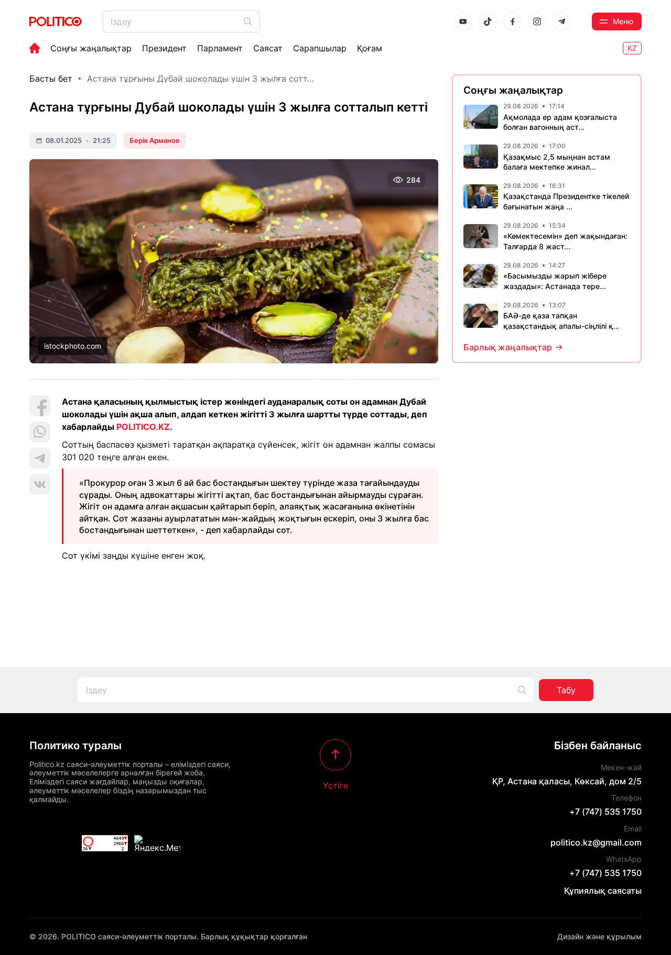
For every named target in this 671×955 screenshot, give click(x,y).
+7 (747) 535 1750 (605, 811)
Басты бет (50, 78)
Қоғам (369, 48)
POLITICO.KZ (143, 426)
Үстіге (335, 785)
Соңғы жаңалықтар (91, 48)
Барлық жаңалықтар (507, 347)
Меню (623, 21)
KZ (632, 47)
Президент (164, 48)
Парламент (220, 48)
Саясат (268, 48)
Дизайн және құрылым (599, 936)
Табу (566, 690)
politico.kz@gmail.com (596, 842)
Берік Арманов (154, 140)
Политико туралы (75, 745)
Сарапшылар (320, 48)
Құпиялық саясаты (603, 890)
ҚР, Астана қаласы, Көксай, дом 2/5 (567, 781)
